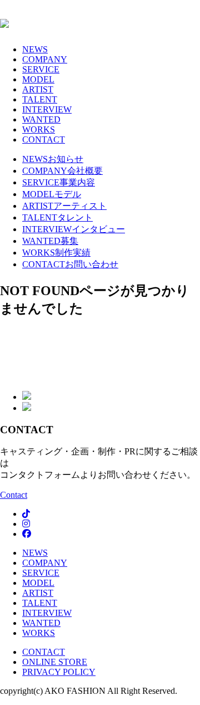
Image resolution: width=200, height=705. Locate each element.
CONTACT (43, 139)
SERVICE (40, 69)
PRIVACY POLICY (59, 672)
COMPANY (44, 59)
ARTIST (37, 89)
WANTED (41, 119)
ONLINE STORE (54, 662)
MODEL (38, 79)
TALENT (39, 99)
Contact (13, 495)
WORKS (38, 129)
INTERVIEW (47, 109)
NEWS (35, 49)
